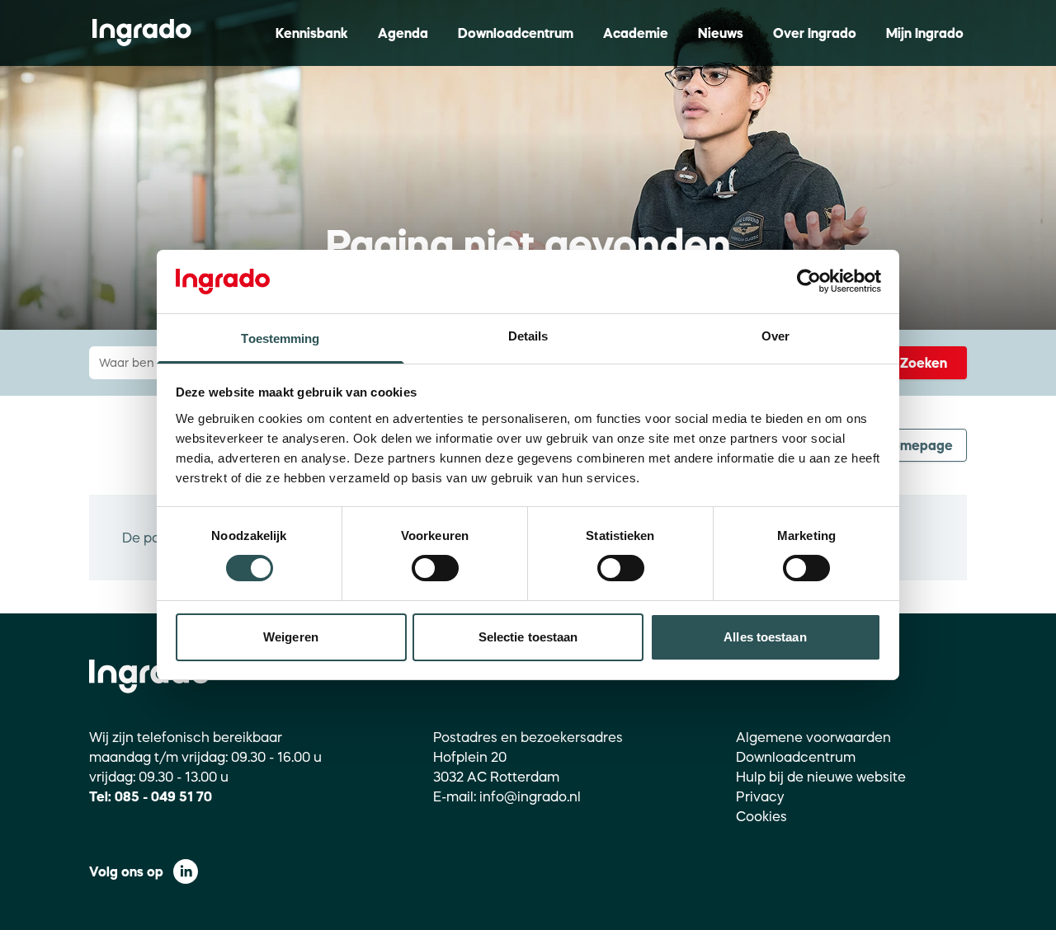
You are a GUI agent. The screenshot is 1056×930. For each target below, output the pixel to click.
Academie (635, 33)
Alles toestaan (765, 637)
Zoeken (923, 362)
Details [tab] (528, 336)
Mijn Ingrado (925, 33)
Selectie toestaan (528, 637)
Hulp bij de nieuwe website (821, 776)
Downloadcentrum (515, 33)
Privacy (760, 796)
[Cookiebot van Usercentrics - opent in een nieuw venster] (809, 281)
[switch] (435, 568)
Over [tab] (775, 336)
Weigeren (290, 637)
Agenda (403, 33)
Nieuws (720, 33)
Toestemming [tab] (280, 338)
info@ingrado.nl (530, 796)
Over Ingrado (814, 33)
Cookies (761, 816)
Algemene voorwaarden (813, 737)
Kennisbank (312, 33)
